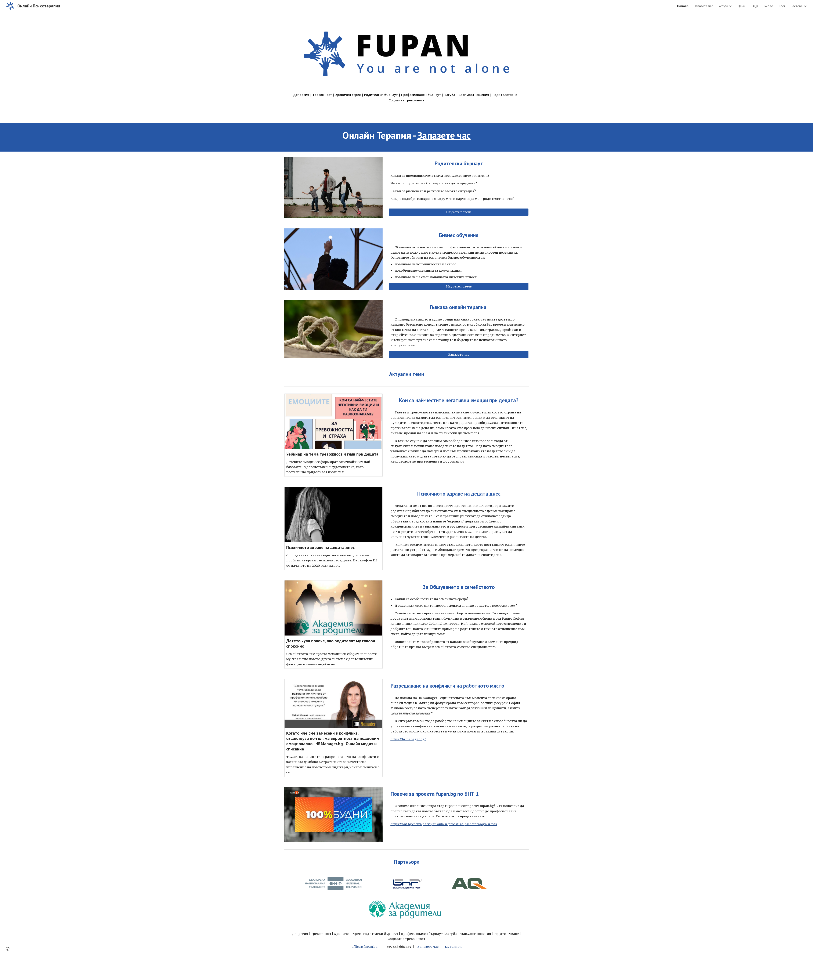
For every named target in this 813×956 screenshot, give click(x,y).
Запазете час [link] (703, 6)
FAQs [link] (754, 6)
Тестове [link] (797, 6)
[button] (8, 949)
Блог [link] (782, 6)
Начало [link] (683, 6)
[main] (406, 97)
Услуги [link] (723, 6)
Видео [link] (768, 6)
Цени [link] (741, 6)
